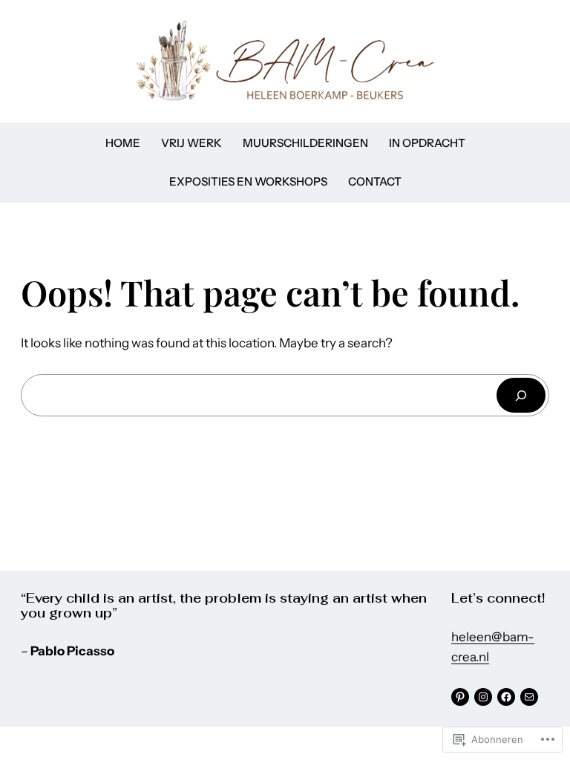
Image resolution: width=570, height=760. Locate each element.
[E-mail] (529, 697)
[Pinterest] (460, 697)
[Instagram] (483, 697)
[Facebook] (506, 697)
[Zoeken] (521, 395)
